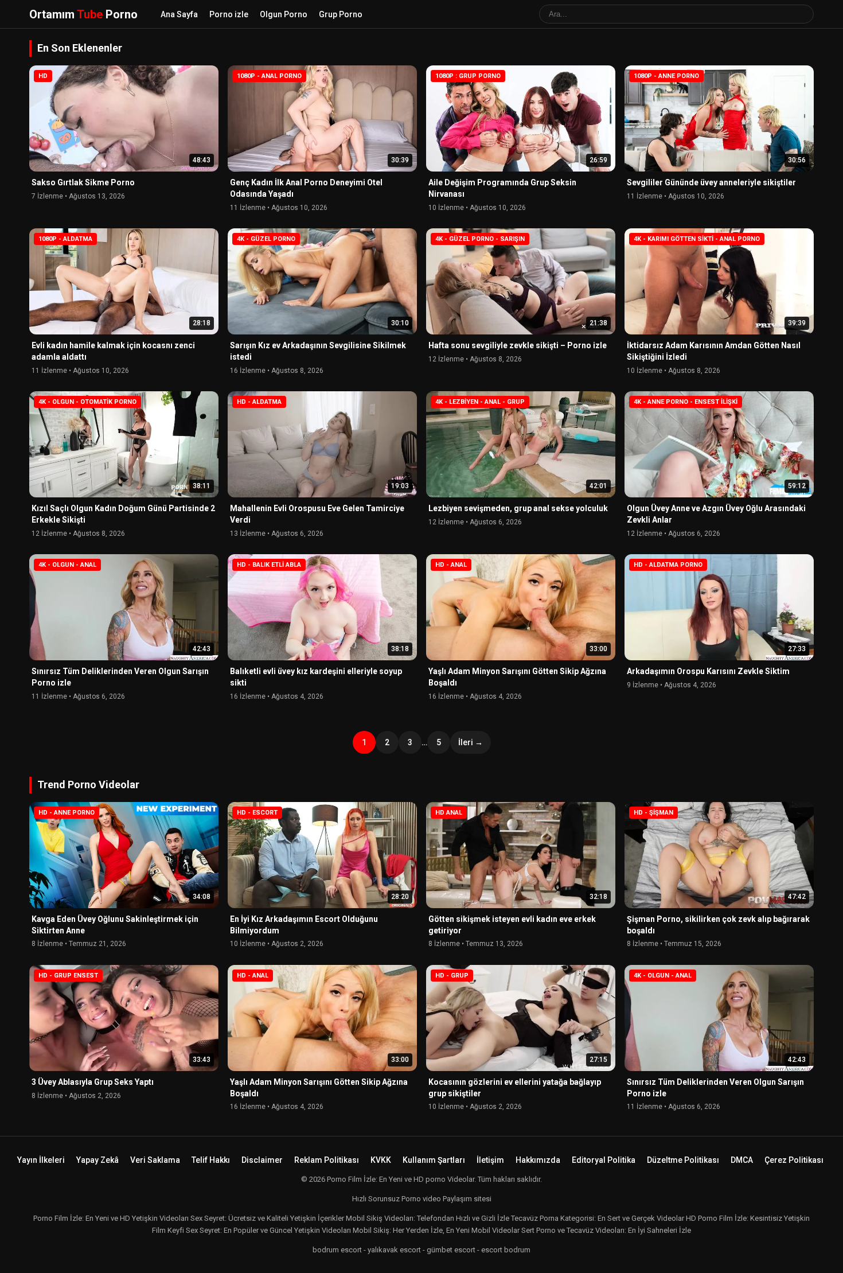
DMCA (742, 1160)
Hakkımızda (538, 1160)
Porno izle (228, 14)
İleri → (470, 742)
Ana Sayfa (179, 14)
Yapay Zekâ (97, 1160)
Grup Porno (340, 14)
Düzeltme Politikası (683, 1160)
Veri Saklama (155, 1160)
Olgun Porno (283, 14)
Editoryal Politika (603, 1160)
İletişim (490, 1160)
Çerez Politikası (794, 1160)
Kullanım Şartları (434, 1160)
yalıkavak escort (394, 1249)
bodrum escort (337, 1249)
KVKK (380, 1160)
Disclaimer (262, 1160)
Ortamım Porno (83, 14)
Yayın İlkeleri (41, 1160)
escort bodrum (505, 1249)
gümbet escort (451, 1249)
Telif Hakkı (211, 1160)
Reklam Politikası (326, 1160)
